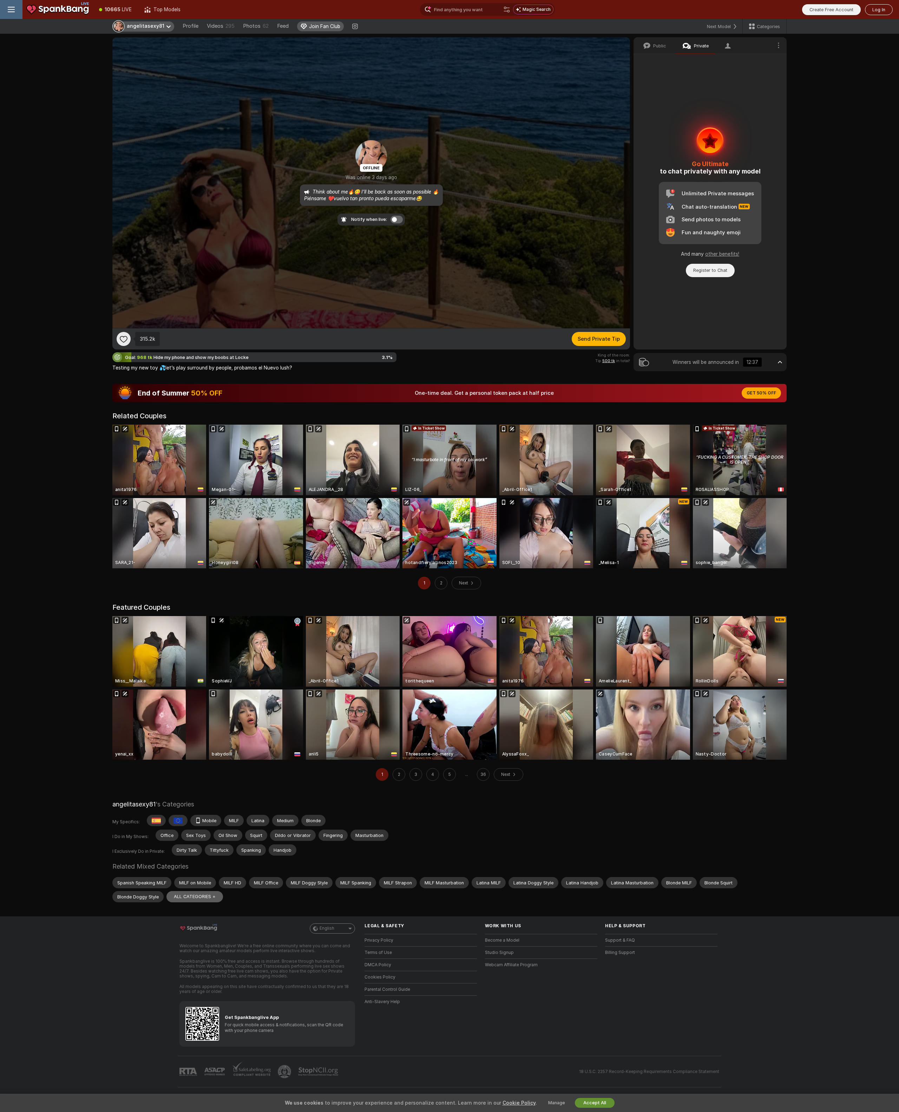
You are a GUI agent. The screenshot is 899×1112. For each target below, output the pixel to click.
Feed (283, 26)
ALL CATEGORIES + (195, 896)
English (327, 928)
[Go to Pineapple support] (285, 1071)
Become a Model (502, 940)
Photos (256, 26)
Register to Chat (710, 270)
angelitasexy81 (134, 804)
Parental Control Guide (387, 989)
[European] (178, 820)
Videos (221, 26)
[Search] (507, 9)
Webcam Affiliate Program (511, 964)
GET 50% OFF (761, 393)
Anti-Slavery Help (382, 1001)
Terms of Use (378, 952)
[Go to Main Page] (57, 9)
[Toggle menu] (11, 9)
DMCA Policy (378, 964)
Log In (878, 9)
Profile (190, 26)
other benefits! (722, 254)
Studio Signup (499, 952)
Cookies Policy (380, 977)
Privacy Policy (379, 940)
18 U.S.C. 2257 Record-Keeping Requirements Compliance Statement (649, 1071)
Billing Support (620, 952)
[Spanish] (156, 820)
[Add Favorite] (124, 339)
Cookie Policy (519, 1103)
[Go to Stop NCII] (319, 1071)
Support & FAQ (620, 940)
